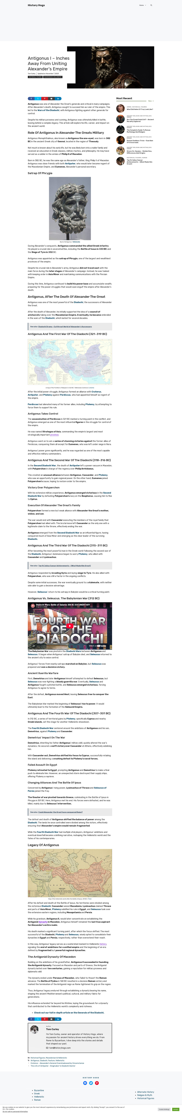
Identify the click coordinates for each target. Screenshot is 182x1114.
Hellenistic (60, 1060)
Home (141, 5)
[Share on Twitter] (38, 98)
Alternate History (145, 1092)
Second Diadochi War (45, 465)
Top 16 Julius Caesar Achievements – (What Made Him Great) (139, 162)
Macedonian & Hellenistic (52, 77)
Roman (37, 1100)
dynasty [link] (43, 922)
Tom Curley (31, 74)
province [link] (54, 435)
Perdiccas (65, 395)
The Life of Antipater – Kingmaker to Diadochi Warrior (53, 1066)
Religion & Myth (144, 1095)
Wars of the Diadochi (48, 110)
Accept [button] (175, 1109)
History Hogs (36, 5)
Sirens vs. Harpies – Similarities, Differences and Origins (139, 152)
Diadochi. (33, 539)
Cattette (91, 388)
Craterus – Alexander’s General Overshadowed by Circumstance (57, 1063)
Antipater (70, 163)
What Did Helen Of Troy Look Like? (140, 109)
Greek (37, 1093)
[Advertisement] (91, 26)
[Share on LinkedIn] (58, 98)
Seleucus (42, 592)
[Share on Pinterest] (44, 98)
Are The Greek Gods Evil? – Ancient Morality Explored (140, 120)
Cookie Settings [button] (164, 1109)
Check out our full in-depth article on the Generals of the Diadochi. (69, 1012)
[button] (151, 5)
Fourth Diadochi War (42, 728)
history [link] (103, 944)
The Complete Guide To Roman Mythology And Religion (138, 131)
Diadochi (78, 302)
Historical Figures (35, 77)
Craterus (96, 391)
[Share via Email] (51, 98)
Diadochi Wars (73, 651)
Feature (51, 1060)
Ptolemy (47, 395)
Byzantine (39, 1090)
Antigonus (35, 1060)
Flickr (90, 899)
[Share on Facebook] (31, 98)
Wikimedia (76, 242)
